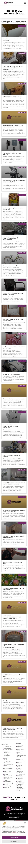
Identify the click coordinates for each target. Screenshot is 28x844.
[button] (25, 823)
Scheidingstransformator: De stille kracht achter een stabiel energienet (13, 97)
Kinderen (19, 746)
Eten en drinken (8, 777)
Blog (5, 758)
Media (18, 752)
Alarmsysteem (7, 748)
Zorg (18, 790)
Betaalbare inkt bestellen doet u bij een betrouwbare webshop (14, 510)
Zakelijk (19, 785)
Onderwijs (19, 758)
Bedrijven (6, 756)
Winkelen (19, 781)
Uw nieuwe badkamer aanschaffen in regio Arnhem (13, 320)
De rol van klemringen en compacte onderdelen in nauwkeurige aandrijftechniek (13, 68)
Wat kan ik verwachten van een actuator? (12, 153)
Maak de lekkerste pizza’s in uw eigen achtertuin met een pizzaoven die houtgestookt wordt (13, 646)
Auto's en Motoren (8, 749)
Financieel (7, 778)
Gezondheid (7, 780)
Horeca (6, 784)
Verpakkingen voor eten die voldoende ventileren (14, 39)
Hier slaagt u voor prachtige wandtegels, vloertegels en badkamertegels (11, 238)
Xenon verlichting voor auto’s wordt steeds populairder (13, 126)
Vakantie (19, 775)
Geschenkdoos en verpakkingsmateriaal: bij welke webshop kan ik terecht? (12, 617)
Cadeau (6, 765)
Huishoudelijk (7, 786)
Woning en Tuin (21, 782)
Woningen (20, 784)
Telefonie (19, 765)
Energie (6, 774)
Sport (18, 763)
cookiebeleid (13, 832)
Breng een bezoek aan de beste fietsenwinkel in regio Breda (12, 266)
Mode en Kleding (21, 755)
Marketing (19, 750)
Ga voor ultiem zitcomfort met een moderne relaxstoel (13, 294)
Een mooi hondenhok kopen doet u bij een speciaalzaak (14, 536)
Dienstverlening (8, 768)
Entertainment (8, 775)
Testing (19, 766)
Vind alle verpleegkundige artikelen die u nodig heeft (14, 347)
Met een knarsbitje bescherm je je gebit (12, 563)
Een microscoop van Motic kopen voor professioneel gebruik (14, 181)
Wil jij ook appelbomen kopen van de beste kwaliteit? (13, 588)
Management (20, 749)
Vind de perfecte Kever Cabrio (11, 374)
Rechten (19, 762)
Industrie (6, 787)
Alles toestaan (14, 837)
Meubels (19, 753)
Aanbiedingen (7, 746)
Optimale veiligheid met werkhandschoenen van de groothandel (10, 426)
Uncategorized (21, 774)
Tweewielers (20, 772)
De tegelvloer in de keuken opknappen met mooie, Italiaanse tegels (14, 483)
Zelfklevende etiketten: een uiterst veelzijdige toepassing (12, 729)
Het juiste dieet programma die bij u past (13, 675)
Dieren (6, 770)
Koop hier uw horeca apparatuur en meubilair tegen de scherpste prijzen (13, 701)
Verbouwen (20, 777)
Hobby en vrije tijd (8, 783)
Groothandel (7, 781)
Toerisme (19, 768)
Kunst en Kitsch (21, 748)
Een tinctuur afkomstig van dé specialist (11, 456)
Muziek (19, 756)
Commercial (7, 767)
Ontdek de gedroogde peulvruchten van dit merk (13, 208)
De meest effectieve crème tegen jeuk (13, 399)
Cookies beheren (14, 841)
